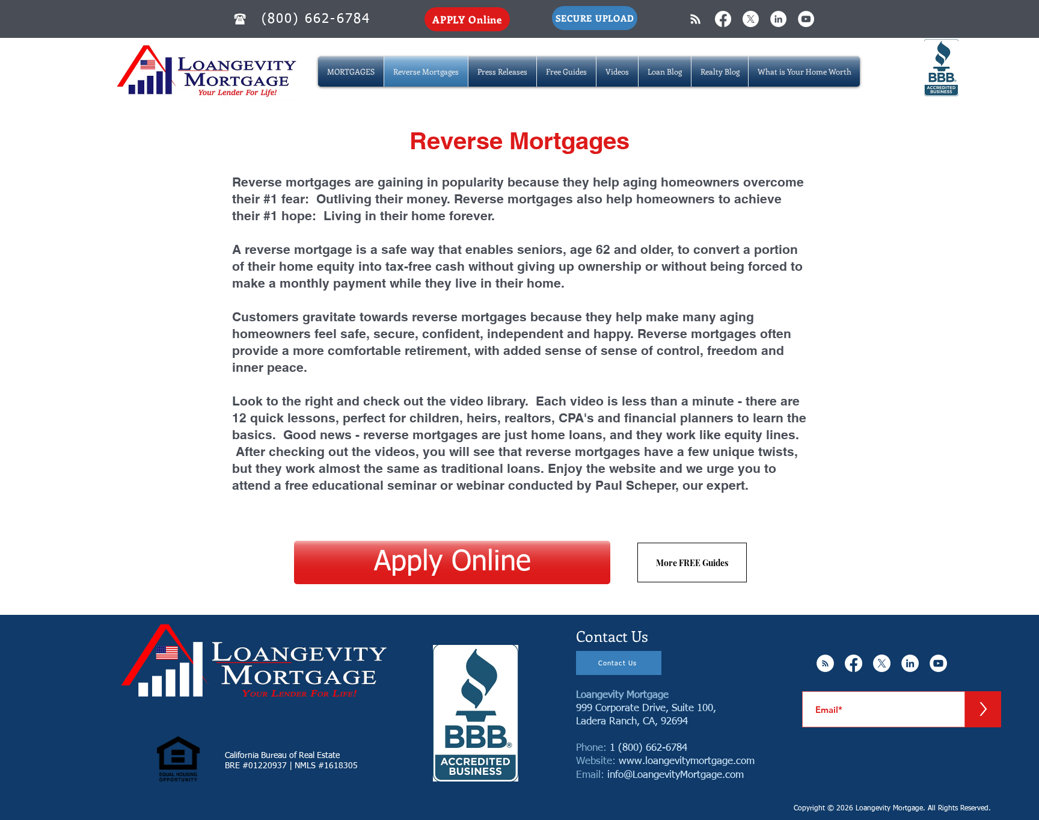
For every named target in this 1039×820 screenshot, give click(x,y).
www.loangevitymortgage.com (687, 761)
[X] (751, 19)
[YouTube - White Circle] (806, 19)
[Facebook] (723, 19)
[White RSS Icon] (695, 19)
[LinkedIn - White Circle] (778, 19)
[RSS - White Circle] (825, 663)
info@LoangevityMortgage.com (675, 775)
